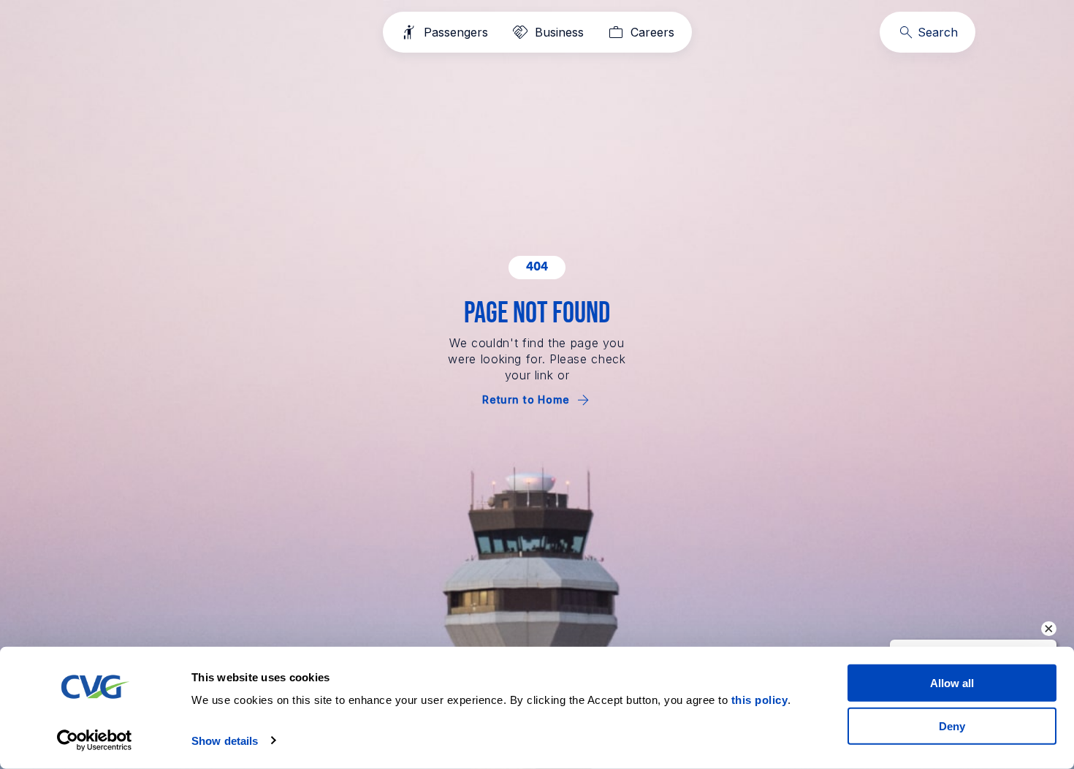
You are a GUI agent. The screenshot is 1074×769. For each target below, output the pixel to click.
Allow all (952, 683)
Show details (224, 741)
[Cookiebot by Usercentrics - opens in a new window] (95, 740)
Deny (952, 725)
